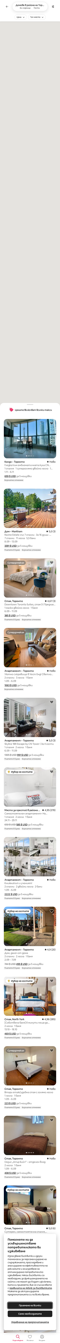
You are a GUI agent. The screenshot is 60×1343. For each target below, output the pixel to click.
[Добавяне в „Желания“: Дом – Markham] (51, 492)
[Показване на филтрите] (53, 6)
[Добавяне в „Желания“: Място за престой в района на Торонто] (51, 771)
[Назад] (7, 6)
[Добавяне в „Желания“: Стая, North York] (51, 980)
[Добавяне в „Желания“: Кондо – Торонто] (51, 423)
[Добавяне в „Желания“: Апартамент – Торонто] (51, 632)
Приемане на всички (30, 1305)
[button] (10, 476)
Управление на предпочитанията (30, 1322)
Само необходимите (30, 1313)
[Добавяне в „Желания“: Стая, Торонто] (51, 562)
